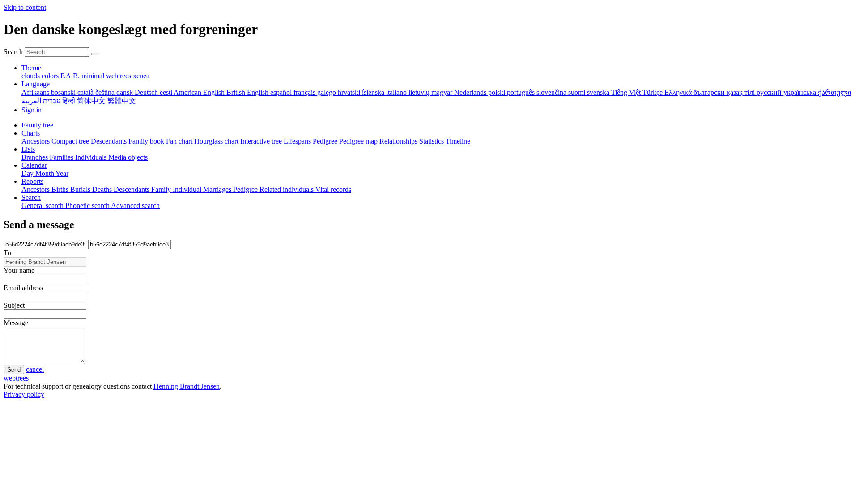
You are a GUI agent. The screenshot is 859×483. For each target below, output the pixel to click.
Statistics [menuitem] (432, 141)
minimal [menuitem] (93, 76)
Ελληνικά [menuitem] (678, 92)
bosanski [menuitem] (64, 92)
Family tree (37, 125)
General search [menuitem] (43, 205)
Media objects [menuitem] (128, 157)
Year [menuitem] (61, 173)
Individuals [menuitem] (91, 157)
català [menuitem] (86, 92)
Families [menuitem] (62, 157)
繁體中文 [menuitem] (121, 101)
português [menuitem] (521, 92)
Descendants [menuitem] (109, 141)
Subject (14, 305)
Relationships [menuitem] (399, 141)
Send (14, 369)
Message (16, 322)
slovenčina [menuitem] (552, 92)
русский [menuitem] (770, 92)
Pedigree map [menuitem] (359, 141)
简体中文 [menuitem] (92, 101)
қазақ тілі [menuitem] (742, 92)
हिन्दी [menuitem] (69, 101)
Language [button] (35, 84)
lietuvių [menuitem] (419, 92)
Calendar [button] (34, 165)
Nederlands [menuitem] (471, 92)
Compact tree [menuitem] (71, 141)
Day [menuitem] (28, 173)
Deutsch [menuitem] (147, 92)
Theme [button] (31, 68)
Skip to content (25, 7)
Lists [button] (28, 149)
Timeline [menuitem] (458, 141)
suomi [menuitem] (577, 92)
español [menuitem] (281, 92)
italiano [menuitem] (397, 92)
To (7, 253)
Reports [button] (32, 181)
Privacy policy (24, 394)
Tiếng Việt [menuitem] (626, 92)
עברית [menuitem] (50, 101)
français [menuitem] (305, 92)
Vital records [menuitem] (333, 189)
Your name (19, 270)
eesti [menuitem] (167, 92)
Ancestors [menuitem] (36, 141)
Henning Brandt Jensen (186, 386)
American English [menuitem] (200, 92)
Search (13, 51)
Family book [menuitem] (147, 141)
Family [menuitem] (162, 189)
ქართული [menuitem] (834, 92)
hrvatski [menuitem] (350, 92)
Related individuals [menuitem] (287, 189)
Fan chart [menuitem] (180, 141)
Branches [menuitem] (35, 157)
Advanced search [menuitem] (135, 205)
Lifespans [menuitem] (298, 141)
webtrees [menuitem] (119, 76)
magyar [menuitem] (442, 92)
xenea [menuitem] (141, 76)
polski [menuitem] (497, 92)
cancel (35, 369)
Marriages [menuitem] (218, 189)
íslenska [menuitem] (374, 92)
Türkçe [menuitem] (653, 92)
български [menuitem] (710, 92)
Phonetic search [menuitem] (88, 205)
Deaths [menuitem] (103, 189)
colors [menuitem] (51, 76)
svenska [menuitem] (599, 92)
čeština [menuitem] (105, 92)
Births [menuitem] (60, 189)
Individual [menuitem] (188, 189)
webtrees (16, 378)
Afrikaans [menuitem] (36, 92)
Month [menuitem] (45, 173)
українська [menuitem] (800, 92)
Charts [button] (30, 133)
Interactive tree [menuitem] (262, 141)
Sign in (31, 110)
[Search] (94, 54)
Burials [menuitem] (81, 189)
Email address (23, 288)
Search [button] (31, 197)
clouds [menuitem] (31, 76)
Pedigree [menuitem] (326, 141)
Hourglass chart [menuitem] (217, 141)
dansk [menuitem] (125, 92)
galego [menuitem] (327, 92)
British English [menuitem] (248, 92)
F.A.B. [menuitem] (70, 76)
